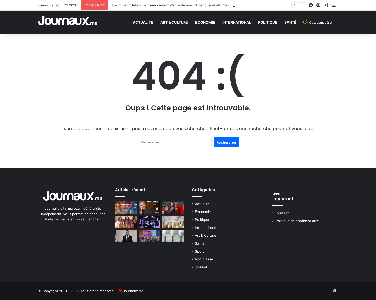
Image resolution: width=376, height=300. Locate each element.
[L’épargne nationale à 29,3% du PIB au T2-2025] (173, 222)
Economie (205, 22)
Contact (282, 213)
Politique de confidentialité (297, 221)
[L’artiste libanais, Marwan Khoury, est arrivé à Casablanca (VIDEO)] (150, 207)
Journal (201, 267)
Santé (290, 22)
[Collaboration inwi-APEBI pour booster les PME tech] (150, 222)
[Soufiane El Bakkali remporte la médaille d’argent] (173, 207)
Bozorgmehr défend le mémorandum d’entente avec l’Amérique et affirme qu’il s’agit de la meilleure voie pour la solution (205, 5)
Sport (199, 251)
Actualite (143, 22)
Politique (267, 22)
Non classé (204, 259)
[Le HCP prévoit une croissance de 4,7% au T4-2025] (126, 207)
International (236, 22)
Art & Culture (174, 22)
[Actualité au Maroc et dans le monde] (68, 22)
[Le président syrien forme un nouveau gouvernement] (126, 236)
